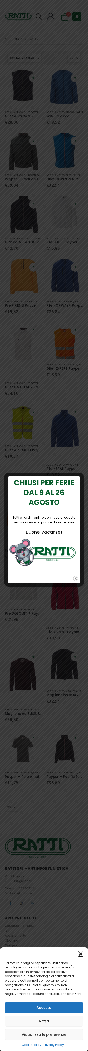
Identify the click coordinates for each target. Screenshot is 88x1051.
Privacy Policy (54, 1045)
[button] (80, 953)
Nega (44, 1021)
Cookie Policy (31, 1045)
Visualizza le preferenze (44, 1034)
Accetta (44, 1007)
